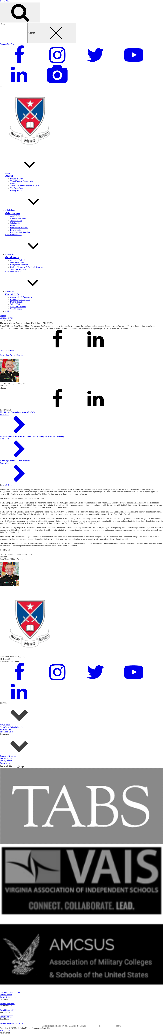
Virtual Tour (5, 725)
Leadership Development (20, 299)
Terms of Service (109, 1026)
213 (6, 485)
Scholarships (15, 223)
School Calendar (17, 727)
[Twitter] (95, 64)
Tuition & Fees (16, 220)
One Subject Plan (17, 262)
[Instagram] (57, 681)
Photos (7, 727)
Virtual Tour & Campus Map (21, 181)
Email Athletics (6, 1017)
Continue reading (7, 350)
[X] (19, 348)
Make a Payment (6, 758)
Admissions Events (18, 218)
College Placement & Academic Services (26, 267)
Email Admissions (7, 1004)
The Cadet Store (16, 188)
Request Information (13, 235)
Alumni (9, 1)
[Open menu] (1, 86)
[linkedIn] (19, 83)
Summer (3, 44)
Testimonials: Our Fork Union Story (24, 186)
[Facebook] (19, 64)
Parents (3, 1)
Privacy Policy (6, 995)
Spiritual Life (15, 304)
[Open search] (20, 12)
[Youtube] (134, 64)
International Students (19, 227)
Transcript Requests (18, 269)
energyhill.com (6, 1030)
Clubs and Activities (18, 306)
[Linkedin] (95, 348)
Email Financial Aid (8, 1010)
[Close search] (56, 33)
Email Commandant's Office (11, 1023)
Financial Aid (15, 225)
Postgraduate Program (19, 265)
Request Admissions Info (20, 232)
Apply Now (15, 216)
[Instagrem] (57, 64)
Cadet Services (16, 309)
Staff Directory (6, 729)
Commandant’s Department (21, 297)
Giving (14, 44)
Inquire (3, 315)
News (12, 183)
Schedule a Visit (6, 318)
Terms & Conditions (8, 997)
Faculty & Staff (16, 179)
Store (9, 44)
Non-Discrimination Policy (11, 992)
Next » (11, 485)
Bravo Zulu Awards (8, 355)
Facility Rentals (16, 190)
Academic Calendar (18, 260)
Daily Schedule (16, 302)
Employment (5, 763)
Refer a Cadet (15, 230)
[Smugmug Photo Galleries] (57, 83)
